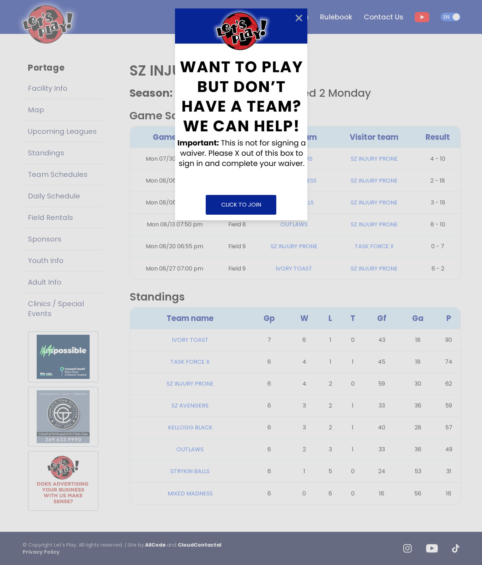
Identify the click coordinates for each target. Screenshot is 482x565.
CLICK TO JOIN (241, 205)
